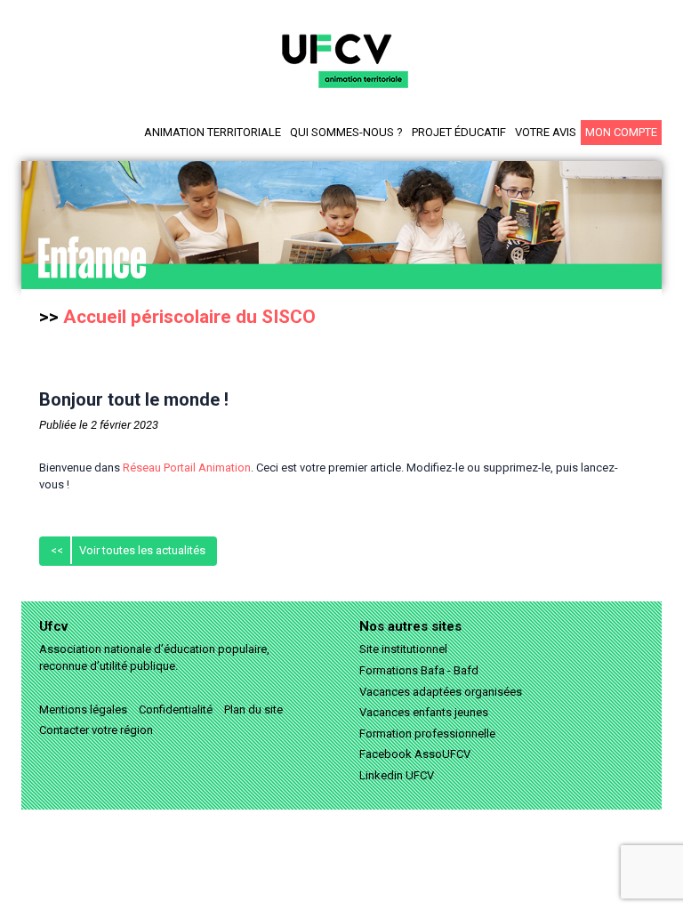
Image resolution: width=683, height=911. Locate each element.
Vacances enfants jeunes (423, 712)
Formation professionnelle (427, 733)
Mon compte (621, 132)
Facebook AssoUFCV (414, 754)
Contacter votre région (96, 730)
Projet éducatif (459, 132)
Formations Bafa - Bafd (418, 670)
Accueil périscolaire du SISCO (189, 316)
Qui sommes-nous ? (346, 132)
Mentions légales (83, 709)
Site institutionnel (403, 649)
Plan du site (253, 709)
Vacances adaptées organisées (440, 691)
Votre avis (545, 132)
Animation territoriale (212, 132)
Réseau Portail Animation (187, 467)
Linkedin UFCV (396, 775)
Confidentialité (176, 709)
